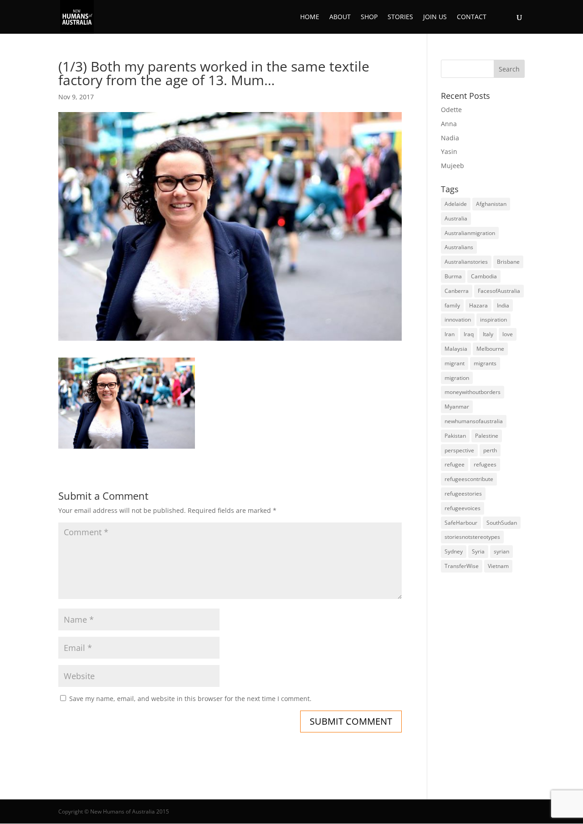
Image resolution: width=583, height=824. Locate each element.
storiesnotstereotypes (472, 537)
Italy (488, 334)
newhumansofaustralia (474, 421)
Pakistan (455, 436)
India (503, 305)
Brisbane (508, 262)
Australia (456, 218)
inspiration (493, 319)
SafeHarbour (461, 523)
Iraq (469, 334)
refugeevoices (463, 508)
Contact (471, 17)
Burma (453, 276)
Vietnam (498, 566)
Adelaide (456, 204)
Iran (450, 334)
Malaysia (456, 349)
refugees (485, 464)
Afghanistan (491, 204)
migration (457, 378)
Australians (459, 247)
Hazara (478, 305)
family (452, 305)
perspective (459, 450)
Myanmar (457, 406)
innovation (458, 319)
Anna (449, 123)
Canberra (457, 291)
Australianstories (466, 262)
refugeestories (463, 493)
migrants (485, 363)
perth (490, 450)
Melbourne (490, 349)
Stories (400, 17)
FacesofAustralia (499, 291)
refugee (455, 464)
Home (309, 17)
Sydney (454, 551)
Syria (478, 551)
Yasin (449, 151)
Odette (451, 109)
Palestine (486, 436)
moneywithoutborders (473, 392)
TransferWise (462, 566)
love (507, 334)
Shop (369, 17)
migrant (455, 363)
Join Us (435, 17)
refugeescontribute (469, 479)
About (340, 17)
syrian (501, 551)
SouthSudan (501, 523)
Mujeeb (452, 165)
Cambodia (484, 276)
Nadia (450, 137)
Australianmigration (470, 233)
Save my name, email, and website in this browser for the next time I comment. (190, 698)
